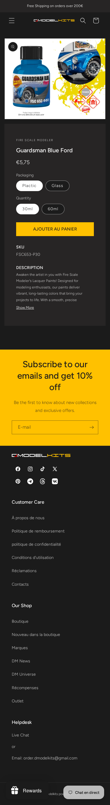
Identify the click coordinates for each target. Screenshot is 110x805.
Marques (20, 647)
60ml (53, 208)
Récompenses (25, 687)
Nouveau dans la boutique (36, 634)
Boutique (20, 621)
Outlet (17, 701)
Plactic (29, 185)
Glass (57, 185)
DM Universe (24, 674)
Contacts (20, 584)
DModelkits (50, 794)
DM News (21, 661)
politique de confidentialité (36, 544)
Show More (25, 307)
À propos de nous (28, 517)
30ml (27, 208)
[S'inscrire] (91, 427)
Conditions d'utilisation (33, 557)
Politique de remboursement (38, 531)
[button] (11, 20)
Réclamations (24, 570)
